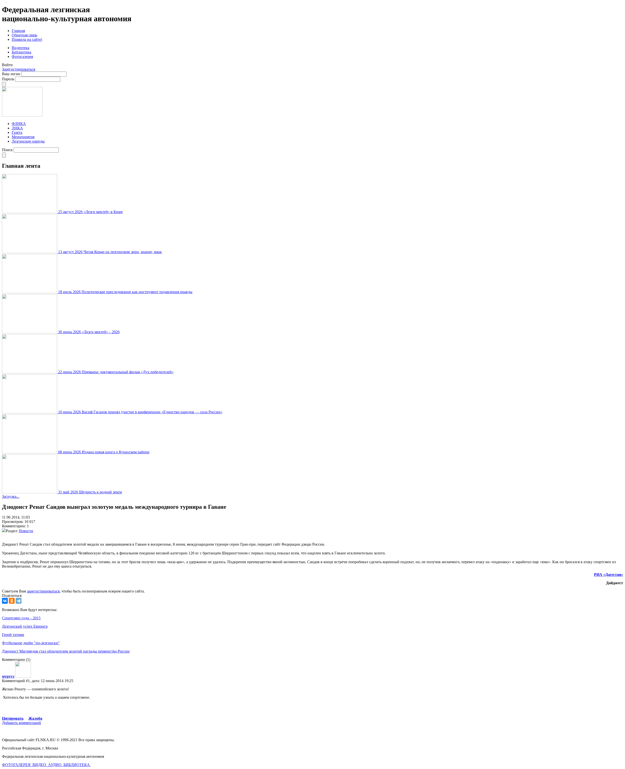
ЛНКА (17, 128)
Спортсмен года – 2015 (21, 618)
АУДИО (55, 765)
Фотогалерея (22, 56)
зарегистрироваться (43, 591)
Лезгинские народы (28, 141)
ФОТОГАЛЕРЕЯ (16, 765)
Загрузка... (10, 496)
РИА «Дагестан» (608, 574)
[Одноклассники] (12, 601)
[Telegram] (18, 601)
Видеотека (20, 48)
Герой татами (13, 635)
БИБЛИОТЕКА (77, 765)
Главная (18, 31)
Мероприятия (23, 137)
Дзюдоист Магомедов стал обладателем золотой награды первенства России (66, 651)
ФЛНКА (19, 124)
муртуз (8, 676)
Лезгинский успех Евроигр (25, 626)
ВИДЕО (39, 765)
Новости (26, 531)
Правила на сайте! (27, 39)
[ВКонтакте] (5, 601)
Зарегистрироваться (18, 69)
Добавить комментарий (21, 723)
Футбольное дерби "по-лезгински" (31, 643)
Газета (17, 132)
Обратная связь (24, 35)
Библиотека (21, 52)
